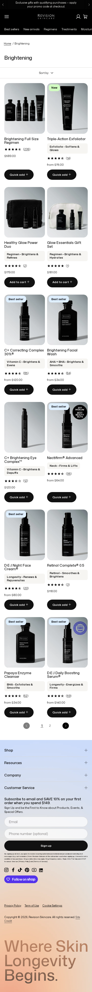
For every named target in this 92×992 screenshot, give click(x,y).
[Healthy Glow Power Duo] (24, 212)
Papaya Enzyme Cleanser (17, 675)
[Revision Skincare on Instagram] (6, 870)
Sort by (44, 73)
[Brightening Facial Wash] (67, 320)
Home (7, 43)
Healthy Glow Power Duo (21, 244)
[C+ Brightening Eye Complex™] (24, 427)
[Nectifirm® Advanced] (67, 427)
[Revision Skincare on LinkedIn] (41, 870)
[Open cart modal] (85, 16)
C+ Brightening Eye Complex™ (20, 459)
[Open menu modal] (6, 16)
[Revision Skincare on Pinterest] (27, 870)
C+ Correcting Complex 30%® (24, 352)
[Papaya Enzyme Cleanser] (24, 642)
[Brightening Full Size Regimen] (24, 108)
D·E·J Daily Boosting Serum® (63, 675)
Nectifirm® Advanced (64, 457)
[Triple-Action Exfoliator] (67, 108)
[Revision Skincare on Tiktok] (20, 870)
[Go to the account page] (78, 16)
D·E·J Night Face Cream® (17, 567)
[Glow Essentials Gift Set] (67, 212)
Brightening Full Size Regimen (21, 141)
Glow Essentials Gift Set (64, 244)
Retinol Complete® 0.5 (65, 565)
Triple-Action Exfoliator (66, 139)
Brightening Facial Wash (62, 352)
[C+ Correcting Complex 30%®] (24, 320)
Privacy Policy (12, 905)
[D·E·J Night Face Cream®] (24, 535)
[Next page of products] (65, 726)
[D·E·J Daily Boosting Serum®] (67, 642)
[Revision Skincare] (46, 16)
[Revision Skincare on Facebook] (13, 870)
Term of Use (32, 905)
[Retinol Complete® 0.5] (67, 535)
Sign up (46, 846)
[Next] (89, 4)
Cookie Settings (52, 905)
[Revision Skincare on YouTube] (34, 870)
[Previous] (3, 4)
